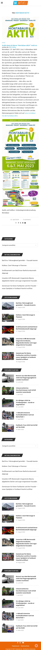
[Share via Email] (25, 223)
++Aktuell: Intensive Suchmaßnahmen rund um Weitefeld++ (25, 616)
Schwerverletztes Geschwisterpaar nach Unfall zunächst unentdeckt (26, 591)
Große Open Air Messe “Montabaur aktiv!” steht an (19, 45)
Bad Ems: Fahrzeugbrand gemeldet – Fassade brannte (20, 461)
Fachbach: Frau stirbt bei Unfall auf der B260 (26, 627)
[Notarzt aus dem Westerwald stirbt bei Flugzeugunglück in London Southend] (8, 579)
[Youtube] (23, 643)
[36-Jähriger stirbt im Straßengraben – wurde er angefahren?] (8, 604)
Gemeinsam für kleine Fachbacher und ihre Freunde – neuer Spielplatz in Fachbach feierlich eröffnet (26, 557)
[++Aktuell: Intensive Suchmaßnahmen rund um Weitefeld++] (8, 616)
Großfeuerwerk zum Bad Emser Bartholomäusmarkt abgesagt (26, 529)
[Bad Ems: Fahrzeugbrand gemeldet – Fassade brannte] (8, 507)
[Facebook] (17, 643)
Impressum (15, 646)
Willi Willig (12, 47)
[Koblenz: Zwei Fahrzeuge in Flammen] (8, 519)
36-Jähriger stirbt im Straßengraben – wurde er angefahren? (25, 603)
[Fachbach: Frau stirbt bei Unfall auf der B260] (8, 629)
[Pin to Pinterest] (22, 223)
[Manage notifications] (36, 645)
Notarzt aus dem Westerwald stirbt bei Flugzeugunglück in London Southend (26, 578)
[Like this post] (16, 223)
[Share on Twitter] (20, 223)
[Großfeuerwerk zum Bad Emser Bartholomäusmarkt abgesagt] (8, 530)
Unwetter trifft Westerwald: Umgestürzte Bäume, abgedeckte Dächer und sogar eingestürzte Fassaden (26, 543)
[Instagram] (20, 643)
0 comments (27, 219)
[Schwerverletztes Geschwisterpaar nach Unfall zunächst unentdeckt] (8, 592)
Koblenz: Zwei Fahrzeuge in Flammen (14, 466)
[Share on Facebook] (18, 223)
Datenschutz (25, 646)
